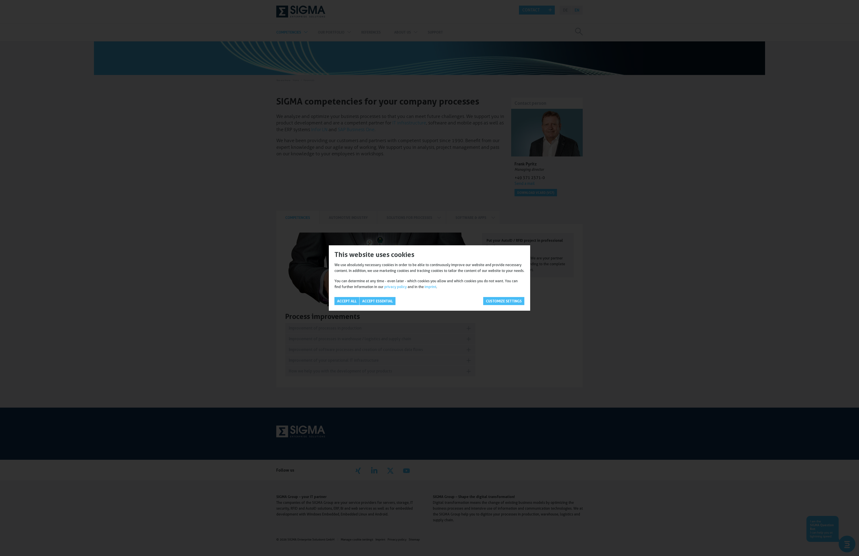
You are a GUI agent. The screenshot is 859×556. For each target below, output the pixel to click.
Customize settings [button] (504, 301)
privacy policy (395, 287)
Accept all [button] (347, 301)
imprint (430, 287)
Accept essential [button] (377, 301)
